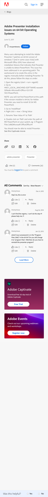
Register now (18, 333)
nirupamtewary (14, 47)
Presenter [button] (31, 157)
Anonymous (15, 191)
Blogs (9, 12)
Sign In (34, 4)
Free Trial (18, 304)
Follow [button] (25, 46)
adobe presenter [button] (13, 157)
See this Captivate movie (14, 131)
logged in (18, 169)
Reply (31, 199)
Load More (24, 260)
